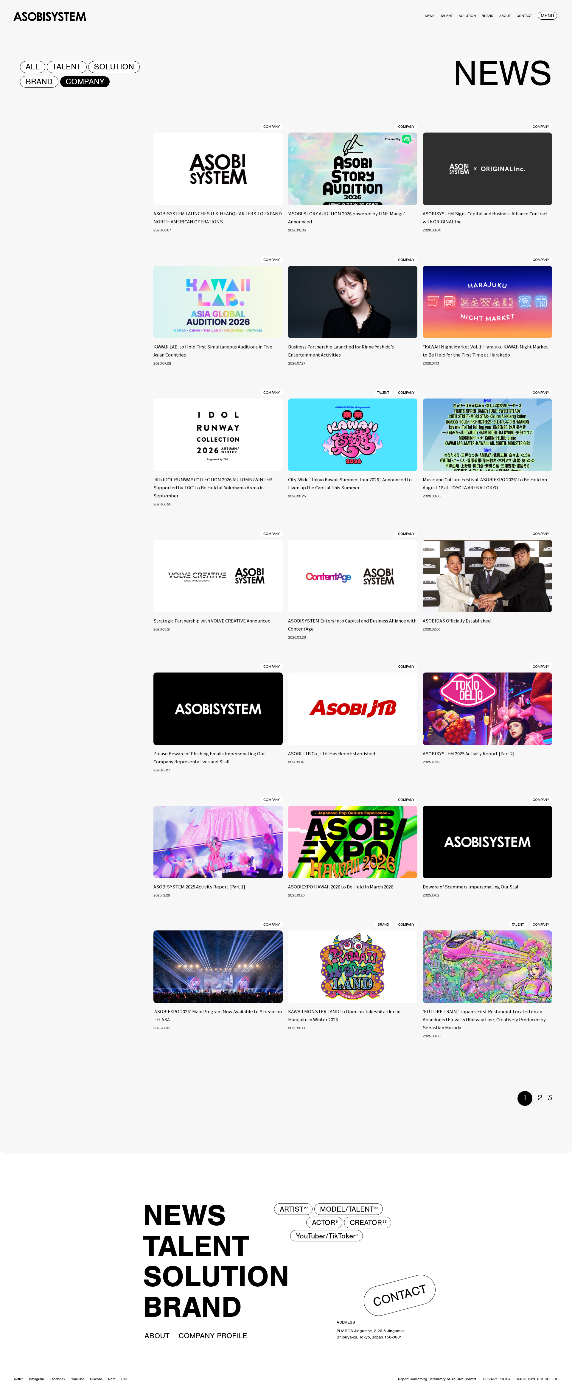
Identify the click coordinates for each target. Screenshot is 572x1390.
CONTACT (399, 1295)
